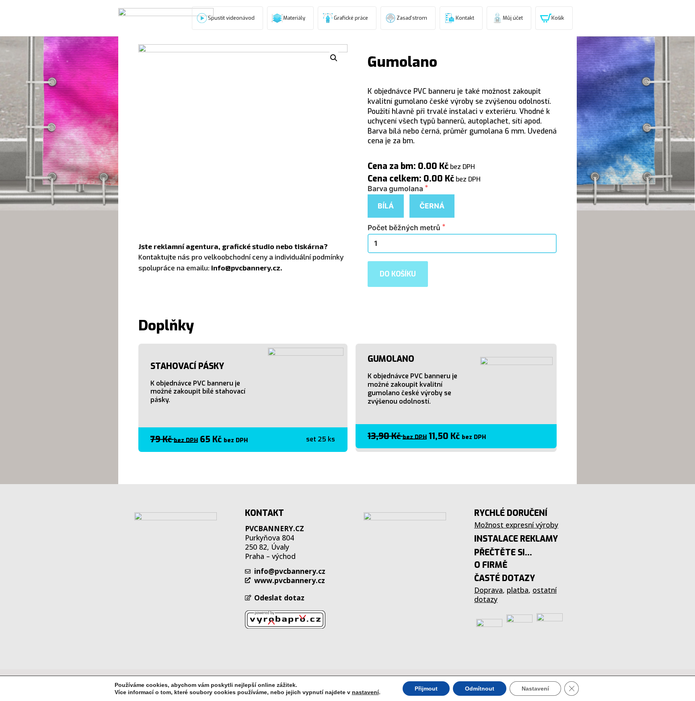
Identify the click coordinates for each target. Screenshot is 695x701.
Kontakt (465, 17)
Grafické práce (351, 17)
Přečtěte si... (503, 552)
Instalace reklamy (516, 538)
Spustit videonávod (231, 17)
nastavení (365, 692)
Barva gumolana (396, 188)
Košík (557, 17)
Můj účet (513, 17)
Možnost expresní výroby (516, 525)
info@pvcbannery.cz (245, 267)
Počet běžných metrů (405, 227)
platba (517, 590)
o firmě (491, 565)
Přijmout (426, 688)
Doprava (488, 590)
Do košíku (398, 274)
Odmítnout (479, 688)
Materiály (294, 17)
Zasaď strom (412, 17)
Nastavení (535, 688)
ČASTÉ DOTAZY (504, 578)
